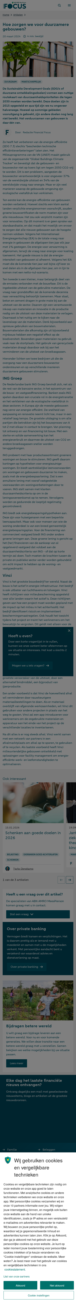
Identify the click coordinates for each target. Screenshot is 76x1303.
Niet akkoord (57, 1285)
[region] (38, 1227)
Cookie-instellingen (39, 1295)
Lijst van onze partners (17, 1276)
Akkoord (20, 1285)
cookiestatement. (15, 1269)
